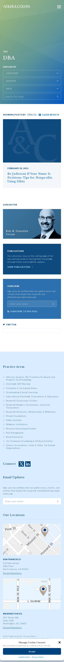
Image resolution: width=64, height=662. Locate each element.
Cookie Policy (24, 657)
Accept (32, 651)
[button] (59, 642)
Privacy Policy (38, 657)
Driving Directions (12, 573)
